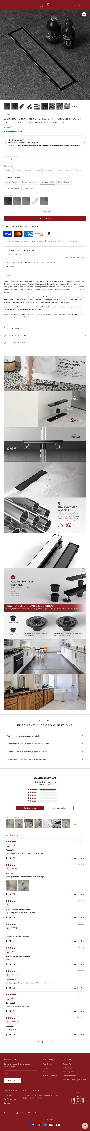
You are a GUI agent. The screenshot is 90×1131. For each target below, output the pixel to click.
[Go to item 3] (22, 106)
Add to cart (45, 211)
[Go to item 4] (29, 106)
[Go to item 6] (44, 106)
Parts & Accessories (50, 1076)
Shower (45, 1072)
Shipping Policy (68, 1072)
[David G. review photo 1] (11, 885)
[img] (11, 842)
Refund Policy (68, 1068)
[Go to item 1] (7, 106)
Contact (7, 1103)
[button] (9, 131)
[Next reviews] (84, 142)
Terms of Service (69, 1076)
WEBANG (8, 115)
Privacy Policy (68, 1064)
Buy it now (45, 219)
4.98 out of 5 (51, 782)
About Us (7, 1095)
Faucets (45, 1068)
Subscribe (12, 1081)
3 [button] (46, 1042)
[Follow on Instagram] (17, 1112)
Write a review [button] (30, 808)
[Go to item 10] (74, 106)
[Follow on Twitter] (11, 1112)
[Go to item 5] (37, 106)
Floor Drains (47, 1064)
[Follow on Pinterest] (23, 1112)
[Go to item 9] (67, 106)
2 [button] (42, 1042)
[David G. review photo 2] (23, 885)
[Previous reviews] (5, 142)
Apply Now (11, 266)
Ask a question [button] (59, 808)
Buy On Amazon (10, 1099)
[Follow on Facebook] (5, 1112)
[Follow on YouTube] (29, 1112)
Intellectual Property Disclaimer (74, 1079)
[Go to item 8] (59, 106)
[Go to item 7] (52, 106)
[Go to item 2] (14, 106)
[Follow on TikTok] (35, 1112)
